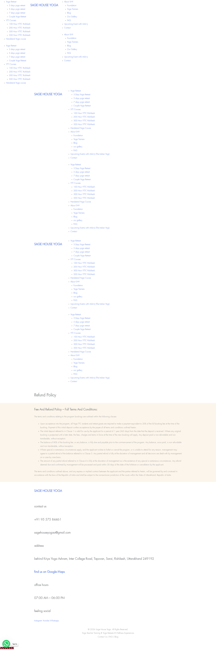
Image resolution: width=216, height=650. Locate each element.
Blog (69, 13)
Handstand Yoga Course (80, 128)
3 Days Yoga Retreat (82, 95)
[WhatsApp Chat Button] (6, 643)
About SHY (68, 2)
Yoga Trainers (72, 9)
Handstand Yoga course (16, 39)
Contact (67, 28)
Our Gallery (72, 17)
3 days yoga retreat (17, 6)
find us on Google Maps (49, 571)
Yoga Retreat (11, 2)
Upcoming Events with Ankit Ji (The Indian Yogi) (90, 154)
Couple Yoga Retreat (17, 17)
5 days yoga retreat (17, 9)
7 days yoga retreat (17, 13)
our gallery (78, 147)
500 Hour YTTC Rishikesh (19, 35)
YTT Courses (11, 20)
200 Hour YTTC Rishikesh (19, 28)
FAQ (69, 20)
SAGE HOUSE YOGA (44, 5)
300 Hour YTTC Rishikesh (19, 32)
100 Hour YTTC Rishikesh (19, 24)
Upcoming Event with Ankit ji (76, 24)
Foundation (71, 6)
